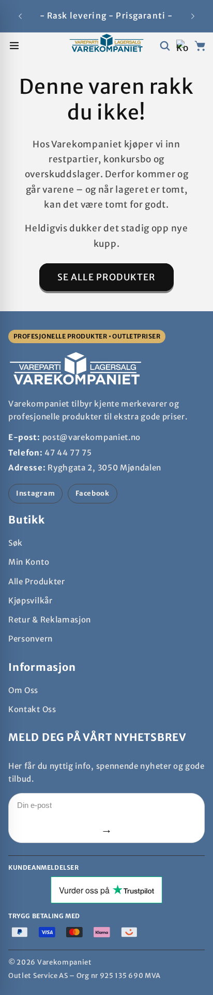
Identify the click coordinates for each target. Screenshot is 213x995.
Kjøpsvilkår (30, 600)
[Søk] (165, 46)
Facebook (92, 493)
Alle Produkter (36, 581)
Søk (15, 543)
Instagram (35, 493)
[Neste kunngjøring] (192, 16)
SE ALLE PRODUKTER (106, 277)
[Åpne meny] (14, 46)
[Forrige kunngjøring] (20, 16)
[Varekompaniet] (106, 45)
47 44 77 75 (68, 453)
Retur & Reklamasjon (49, 620)
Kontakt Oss (32, 709)
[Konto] (182, 46)
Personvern (30, 639)
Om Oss (23, 690)
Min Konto (28, 562)
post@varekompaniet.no (91, 437)
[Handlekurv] (200, 46)
